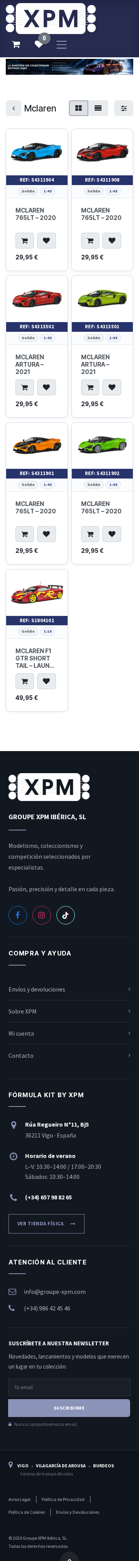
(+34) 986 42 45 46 (47, 1308)
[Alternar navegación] (61, 44)
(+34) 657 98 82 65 (48, 1197)
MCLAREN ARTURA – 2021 (29, 364)
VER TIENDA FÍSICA (40, 1223)
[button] (24, 241)
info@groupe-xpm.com (55, 1291)
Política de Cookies (50, 1522)
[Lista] (98, 108)
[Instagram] (41, 915)
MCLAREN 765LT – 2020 (35, 214)
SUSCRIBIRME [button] (69, 1408)
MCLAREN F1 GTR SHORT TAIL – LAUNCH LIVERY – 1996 (36, 658)
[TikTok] (65, 915)
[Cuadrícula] (78, 108)
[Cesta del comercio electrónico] (16, 44)
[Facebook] (17, 915)
